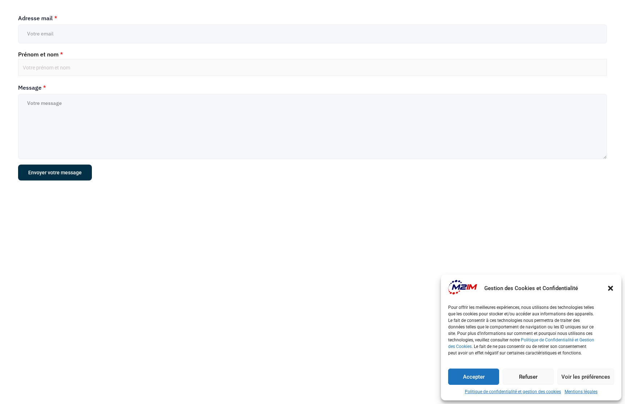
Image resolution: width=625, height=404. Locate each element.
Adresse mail (37, 18)
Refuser (528, 377)
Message (32, 87)
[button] (610, 288)
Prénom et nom (40, 54)
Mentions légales (581, 391)
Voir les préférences (585, 377)
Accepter (474, 377)
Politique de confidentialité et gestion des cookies (513, 391)
